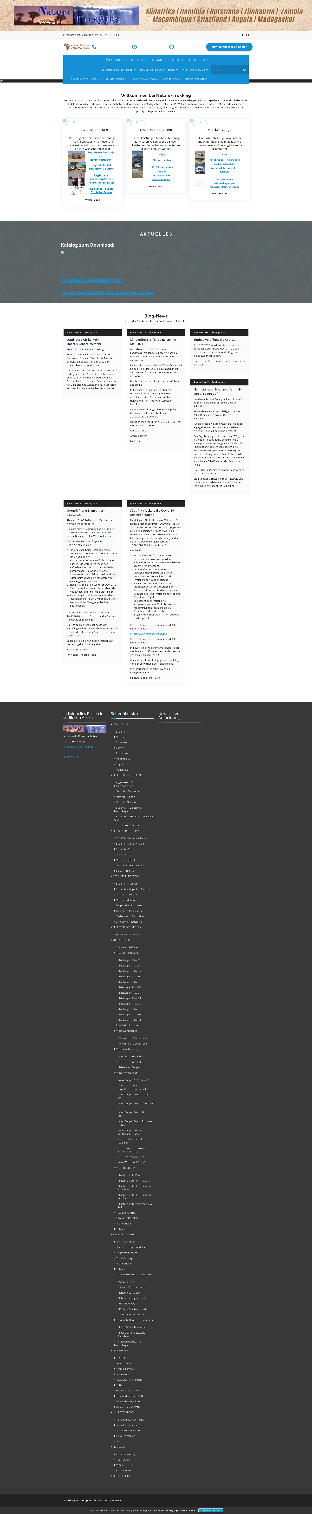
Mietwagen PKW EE (129, 1009)
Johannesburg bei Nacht (132, 1298)
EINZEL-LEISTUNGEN (84, 79)
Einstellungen (210, 1510)
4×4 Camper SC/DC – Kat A (134, 1080)
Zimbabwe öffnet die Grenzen (215, 340)
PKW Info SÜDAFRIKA (127, 1218)
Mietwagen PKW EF (129, 976)
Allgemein (93, 332)
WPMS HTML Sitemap (128, 1406)
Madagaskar (123, 769)
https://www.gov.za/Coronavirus (149, 633)
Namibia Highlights (126, 860)
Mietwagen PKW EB (130, 960)
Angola (120, 764)
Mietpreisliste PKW (129, 1175)
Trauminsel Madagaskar (129, 910)
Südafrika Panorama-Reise (131, 838)
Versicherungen (161, 179)
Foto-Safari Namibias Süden (132, 934)
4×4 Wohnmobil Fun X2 (132, 1162)
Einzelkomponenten (156, 129)
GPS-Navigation (124, 1223)
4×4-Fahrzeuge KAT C (131, 1062)
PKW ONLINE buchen (127, 1025)
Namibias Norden (126, 802)
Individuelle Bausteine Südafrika (134, 1274)
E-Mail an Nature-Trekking (78, 746)
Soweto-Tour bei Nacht (132, 1287)
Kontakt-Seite (123, 1363)
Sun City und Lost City (131, 1314)
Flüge (162, 154)
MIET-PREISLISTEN (126, 1167)
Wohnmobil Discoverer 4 (133, 1038)
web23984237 (75, 332)
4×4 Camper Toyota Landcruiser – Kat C (129, 1131)
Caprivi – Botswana (126, 871)
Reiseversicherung (126, 1252)
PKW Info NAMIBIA (126, 1212)
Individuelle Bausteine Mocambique (127, 1343)
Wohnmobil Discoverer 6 (133, 1043)
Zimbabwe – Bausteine (129, 921)
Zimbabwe (122, 753)
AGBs (119, 1385)
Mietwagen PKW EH (130, 998)
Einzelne (161, 171)
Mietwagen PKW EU (130, 1020)
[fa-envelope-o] (247, 34)
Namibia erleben (125, 900)
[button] (245, 69)
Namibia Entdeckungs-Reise (131, 865)
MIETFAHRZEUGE (193, 69)
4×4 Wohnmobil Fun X (131, 1156)
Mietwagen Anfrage (127, 947)
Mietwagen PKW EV (130, 987)
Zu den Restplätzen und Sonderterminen (107, 292)
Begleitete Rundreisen (101, 154)
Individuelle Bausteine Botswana (134, 1320)
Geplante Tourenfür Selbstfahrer (101, 190)
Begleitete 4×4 (101, 165)
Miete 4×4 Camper (129, 1067)
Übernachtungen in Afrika (130, 1247)
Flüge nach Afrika (125, 1241)
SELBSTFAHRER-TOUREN (188, 60)
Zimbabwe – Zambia (127, 825)
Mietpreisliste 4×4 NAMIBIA (134, 1180)
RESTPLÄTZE (123, 1459)
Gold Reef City (127, 1303)
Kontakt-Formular (126, 1368)
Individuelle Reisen (92, 129)
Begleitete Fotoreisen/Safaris (101, 177)
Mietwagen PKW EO (130, 1003)
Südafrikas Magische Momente (133, 889)
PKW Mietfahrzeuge (127, 952)
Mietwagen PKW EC (130, 965)
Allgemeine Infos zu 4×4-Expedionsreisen (129, 784)
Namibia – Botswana (127, 791)
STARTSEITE (122, 1358)
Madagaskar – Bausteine (130, 916)
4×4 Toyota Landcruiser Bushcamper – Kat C (131, 1149)
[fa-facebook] (242, 34)
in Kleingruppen (100, 159)
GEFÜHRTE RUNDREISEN (117, 69)
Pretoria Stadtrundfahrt (132, 1309)
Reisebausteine (161, 175)
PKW (224, 154)
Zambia (120, 747)
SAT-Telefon (123, 1229)
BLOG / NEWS (123, 1470)
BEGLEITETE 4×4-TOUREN (148, 60)
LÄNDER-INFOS (114, 60)
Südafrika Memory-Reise (130, 843)
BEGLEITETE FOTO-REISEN (157, 69)
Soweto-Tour (126, 1281)
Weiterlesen (92, 199)
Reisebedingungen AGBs (130, 1396)
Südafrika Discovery (127, 883)
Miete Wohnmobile (126, 1030)
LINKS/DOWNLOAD (143, 79)
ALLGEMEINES (114, 79)
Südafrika (121, 731)
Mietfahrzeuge (219, 129)
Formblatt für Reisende (129, 1390)
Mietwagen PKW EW (130, 1014)
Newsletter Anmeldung (129, 1379)
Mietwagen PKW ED (130, 971)
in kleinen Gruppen (101, 182)
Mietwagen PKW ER (130, 992)
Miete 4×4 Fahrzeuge (128, 1049)
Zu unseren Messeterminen (92, 280)
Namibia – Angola (125, 796)
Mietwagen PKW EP (130, 982)
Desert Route (123, 854)
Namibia (120, 737)
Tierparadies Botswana (129, 905)
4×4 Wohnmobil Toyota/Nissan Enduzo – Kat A (134, 1087)
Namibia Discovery (126, 894)
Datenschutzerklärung (128, 1401)
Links (119, 1441)
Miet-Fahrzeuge (125, 1258)
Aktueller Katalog (125, 1435)
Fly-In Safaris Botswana (132, 1327)
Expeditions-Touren (101, 168)
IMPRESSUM (70, 757)
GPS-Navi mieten (161, 160)
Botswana (121, 742)
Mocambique (123, 758)
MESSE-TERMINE (195, 79)
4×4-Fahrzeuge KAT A (131, 1056)
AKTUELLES (170, 79)
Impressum (122, 1374)
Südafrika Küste (125, 849)
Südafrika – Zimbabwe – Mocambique (128, 809)
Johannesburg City (129, 1292)
